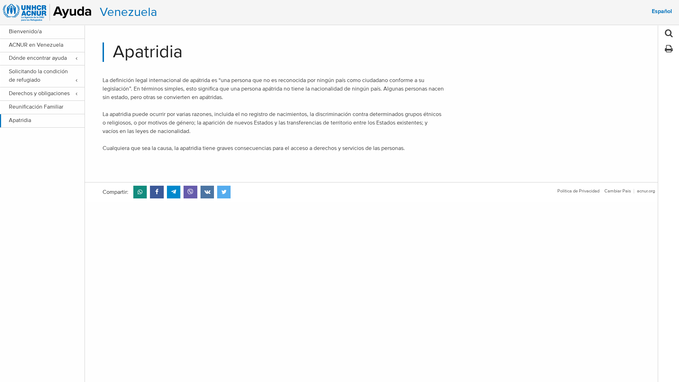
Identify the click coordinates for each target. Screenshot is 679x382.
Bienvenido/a (25, 31)
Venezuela (128, 12)
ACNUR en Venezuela (36, 45)
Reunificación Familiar (36, 107)
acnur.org (646, 191)
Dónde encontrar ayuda (38, 58)
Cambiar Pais (617, 191)
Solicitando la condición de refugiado (38, 76)
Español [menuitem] (662, 11)
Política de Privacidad (578, 191)
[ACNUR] (48, 12)
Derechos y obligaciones (39, 93)
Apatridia (20, 120)
